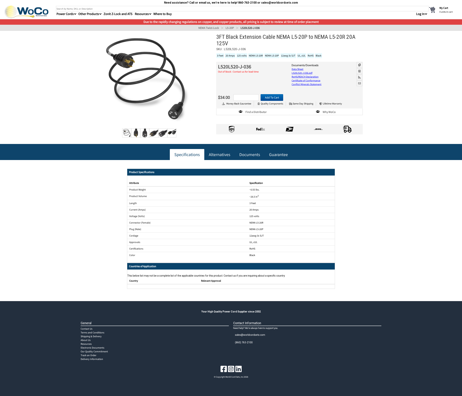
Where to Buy (162, 14)
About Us (86, 340)
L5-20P (230, 28)
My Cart (443, 8)
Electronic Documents (92, 347)
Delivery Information (92, 359)
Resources (86, 343)
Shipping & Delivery (91, 336)
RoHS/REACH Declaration (305, 76)
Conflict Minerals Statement (306, 84)
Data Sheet (297, 69)
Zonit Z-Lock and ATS (118, 14)
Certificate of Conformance (306, 80)
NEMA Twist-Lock (208, 28)
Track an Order (88, 355)
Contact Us (86, 328)
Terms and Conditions (92, 332)
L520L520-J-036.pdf (302, 73)
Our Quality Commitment (94, 351)
